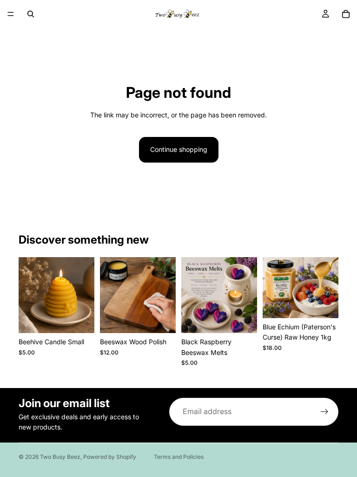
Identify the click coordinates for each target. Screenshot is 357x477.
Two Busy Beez (60, 456)
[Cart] (346, 14)
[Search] (30, 14)
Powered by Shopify (109, 456)
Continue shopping (178, 149)
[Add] (80, 319)
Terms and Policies (179, 456)
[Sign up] (324, 412)
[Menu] (10, 14)
